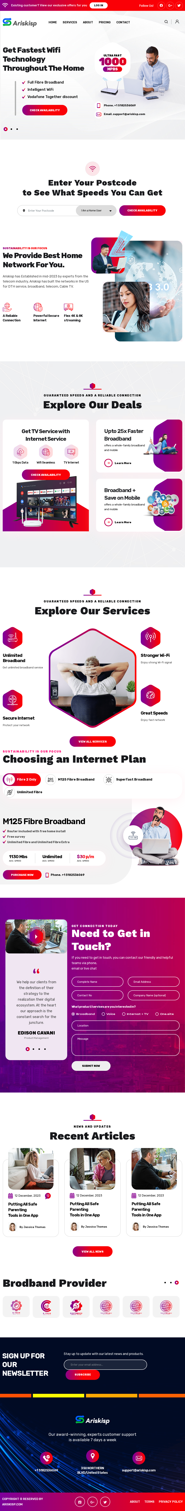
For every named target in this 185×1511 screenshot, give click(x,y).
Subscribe (83, 1374)
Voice (110, 1013)
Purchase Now (22, 875)
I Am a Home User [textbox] (91, 210)
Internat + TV (138, 1013)
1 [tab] (6, 129)
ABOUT (88, 22)
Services (70, 22)
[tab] (22, 779)
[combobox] (96, 210)
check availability (45, 110)
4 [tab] (45, 1049)
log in (98, 5)
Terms (149, 1501)
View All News (93, 1251)
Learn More (123, 463)
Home (53, 22)
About (135, 1501)
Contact (123, 22)
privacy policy (171, 1501)
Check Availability (142, 210)
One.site (167, 1013)
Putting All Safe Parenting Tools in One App (23, 1210)
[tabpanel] (46, 81)
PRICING (105, 22)
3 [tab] (17, 129)
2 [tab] (11, 129)
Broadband (85, 1013)
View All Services (92, 741)
